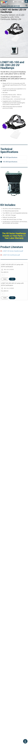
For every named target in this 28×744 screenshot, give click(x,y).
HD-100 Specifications (10, 157)
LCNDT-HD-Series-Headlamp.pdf (13, 251)
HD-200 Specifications (10, 162)
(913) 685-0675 (12, 6)
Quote (5, 279)
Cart (13, 279)
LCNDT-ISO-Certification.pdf (11, 255)
